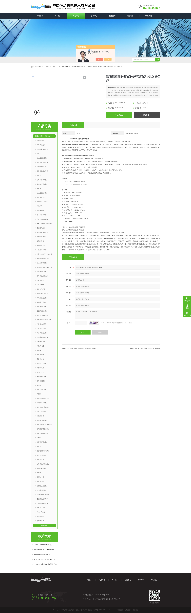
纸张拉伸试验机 (42, 389)
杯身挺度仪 (40, 140)
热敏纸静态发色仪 (42, 219)
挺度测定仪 (40, 481)
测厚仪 (39, 350)
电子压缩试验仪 (42, 215)
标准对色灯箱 (41, 512)
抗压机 (39, 175)
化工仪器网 (127, 610)
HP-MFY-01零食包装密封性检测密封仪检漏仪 (81, 348)
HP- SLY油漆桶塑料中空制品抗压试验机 (147, 348)
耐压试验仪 (40, 354)
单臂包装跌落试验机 (43, 451)
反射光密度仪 (41, 289)
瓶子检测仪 (40, 516)
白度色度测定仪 (42, 411)
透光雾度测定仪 (42, 490)
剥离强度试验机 (42, 184)
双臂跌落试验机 (42, 442)
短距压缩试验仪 (42, 263)
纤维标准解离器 (42, 324)
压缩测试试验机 (42, 403)
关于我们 (58, 16)
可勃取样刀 (40, 346)
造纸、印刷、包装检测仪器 (61, 66)
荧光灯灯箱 (40, 285)
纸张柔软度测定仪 (42, 499)
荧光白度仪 (40, 372)
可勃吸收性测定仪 (42, 293)
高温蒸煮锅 (40, 210)
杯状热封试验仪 (42, 250)
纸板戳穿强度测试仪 (43, 433)
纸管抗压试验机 (42, 363)
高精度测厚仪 (41, 341)
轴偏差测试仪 (41, 245)
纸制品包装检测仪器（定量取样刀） (46, 267)
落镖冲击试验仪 (42, 302)
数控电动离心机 (42, 486)
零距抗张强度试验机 (43, 258)
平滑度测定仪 (41, 381)
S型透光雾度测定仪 (43, 494)
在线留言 (130, 16)
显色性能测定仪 (42, 158)
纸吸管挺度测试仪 (42, 162)
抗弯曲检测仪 (41, 145)
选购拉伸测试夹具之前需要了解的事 (45, 549)
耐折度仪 (39, 473)
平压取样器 (40, 477)
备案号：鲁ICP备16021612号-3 (98, 610)
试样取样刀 (40, 368)
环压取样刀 (40, 459)
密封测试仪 (40, 359)
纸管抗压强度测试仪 (43, 315)
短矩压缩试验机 (42, 180)
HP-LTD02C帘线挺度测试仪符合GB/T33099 (45, 564)
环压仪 (39, 394)
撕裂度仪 (39, 385)
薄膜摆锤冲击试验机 (43, 407)
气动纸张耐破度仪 (78, 66)
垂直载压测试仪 (42, 311)
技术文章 (112, 16)
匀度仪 (39, 153)
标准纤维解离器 (42, 420)
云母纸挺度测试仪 (42, 276)
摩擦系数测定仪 (42, 468)
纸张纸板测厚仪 (42, 455)
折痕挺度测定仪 (42, 298)
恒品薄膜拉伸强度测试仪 (42, 554)
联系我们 (148, 16)
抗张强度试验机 (42, 271)
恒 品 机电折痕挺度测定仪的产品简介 (45, 559)
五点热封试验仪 (42, 328)
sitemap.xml (112, 610)
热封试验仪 (40, 521)
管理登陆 (135, 610)
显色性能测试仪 (42, 193)
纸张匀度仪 (40, 241)
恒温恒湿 (39, 206)
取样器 (39, 438)
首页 (41, 66)
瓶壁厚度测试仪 (42, 167)
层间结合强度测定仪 (43, 429)
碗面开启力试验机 (42, 232)
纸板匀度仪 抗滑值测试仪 (45, 223)
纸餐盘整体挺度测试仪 (44, 320)
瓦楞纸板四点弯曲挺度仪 (44, 254)
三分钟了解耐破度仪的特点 (43, 545)
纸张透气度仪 (41, 228)
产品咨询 (119, 115)
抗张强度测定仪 (42, 333)
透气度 (39, 188)
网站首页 (40, 16)
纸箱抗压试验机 (42, 376)
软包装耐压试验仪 (42, 337)
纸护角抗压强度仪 (42, 201)
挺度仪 (39, 446)
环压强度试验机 (42, 306)
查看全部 (44, 525)
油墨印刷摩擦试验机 (43, 464)
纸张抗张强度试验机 (43, 398)
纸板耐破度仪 (41, 507)
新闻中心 (94, 16)
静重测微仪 (40, 280)
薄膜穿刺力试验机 (42, 149)
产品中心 (76, 16)
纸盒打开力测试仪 (42, 236)
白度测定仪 (40, 416)
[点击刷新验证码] (94, 322)
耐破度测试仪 (41, 197)
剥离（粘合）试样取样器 (44, 424)
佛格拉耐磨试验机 (42, 171)
